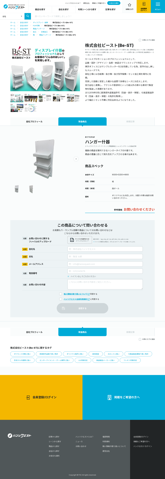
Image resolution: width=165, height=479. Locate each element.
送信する (82, 308)
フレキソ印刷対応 (130, 360)
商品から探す (54, 446)
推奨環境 (106, 437)
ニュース (79, 441)
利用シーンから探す (87, 9)
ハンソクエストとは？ (73, 3)
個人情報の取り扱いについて (75, 294)
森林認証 (95, 354)
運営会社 (86, 3)
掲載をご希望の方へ (99, 3)
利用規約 (106, 441)
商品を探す (40, 9)
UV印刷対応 (83, 360)
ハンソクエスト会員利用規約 (75, 299)
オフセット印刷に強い (22, 354)
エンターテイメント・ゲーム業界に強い (55, 360)
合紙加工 (44, 32)
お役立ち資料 (113, 3)
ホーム (12, 22)
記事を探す (110, 9)
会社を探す (64, 9)
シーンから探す (55, 441)
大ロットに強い (113, 354)
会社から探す (54, 451)
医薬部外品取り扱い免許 (49, 354)
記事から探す (54, 437)
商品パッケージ (39, 29)
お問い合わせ (81, 446)
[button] (76, 67)
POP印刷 (36, 26)
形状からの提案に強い (22, 360)
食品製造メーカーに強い (105, 360)
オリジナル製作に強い (75, 354)
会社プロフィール (34, 121)
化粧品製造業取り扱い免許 (138, 354)
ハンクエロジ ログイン (142, 446)
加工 (34, 32)
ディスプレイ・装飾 (40, 22)
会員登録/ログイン (44, 397)
